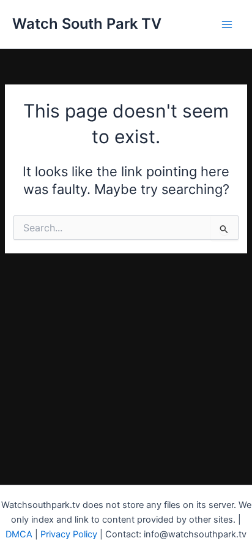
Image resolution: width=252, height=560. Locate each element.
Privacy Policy (68, 534)
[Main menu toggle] (227, 24)
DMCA (19, 534)
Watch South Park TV (86, 23)
